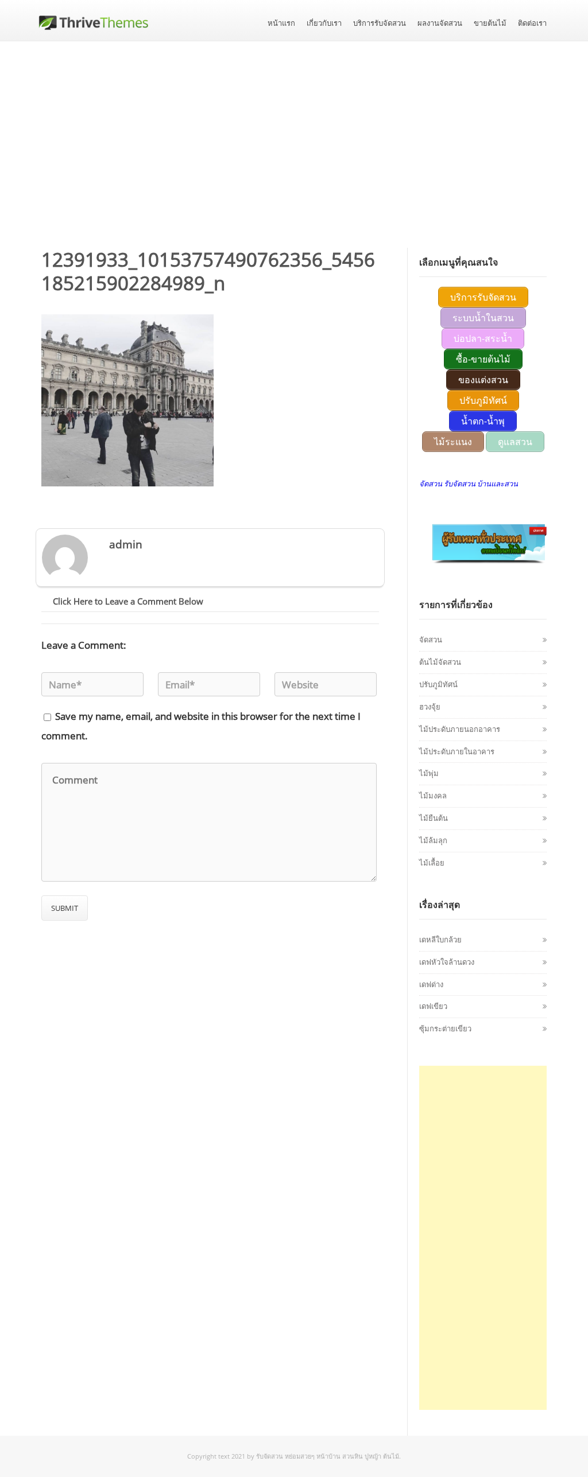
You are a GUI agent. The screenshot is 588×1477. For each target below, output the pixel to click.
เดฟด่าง (431, 984)
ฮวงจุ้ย (429, 707)
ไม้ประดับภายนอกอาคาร (459, 729)
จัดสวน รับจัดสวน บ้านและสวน (468, 483)
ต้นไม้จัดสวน (440, 662)
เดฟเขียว (433, 1006)
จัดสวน (430, 639)
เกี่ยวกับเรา (324, 23)
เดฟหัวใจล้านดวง (446, 962)
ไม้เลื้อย (431, 863)
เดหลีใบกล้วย (440, 939)
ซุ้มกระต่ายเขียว (445, 1028)
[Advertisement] (294, 127)
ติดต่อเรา (532, 23)
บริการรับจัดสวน (379, 23)
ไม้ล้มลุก (433, 840)
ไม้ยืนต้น (433, 818)
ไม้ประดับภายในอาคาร (456, 751)
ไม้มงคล (433, 795)
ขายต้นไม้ (490, 23)
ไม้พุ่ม (429, 773)
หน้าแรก (281, 23)
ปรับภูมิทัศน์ (438, 684)
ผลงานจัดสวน (439, 23)
